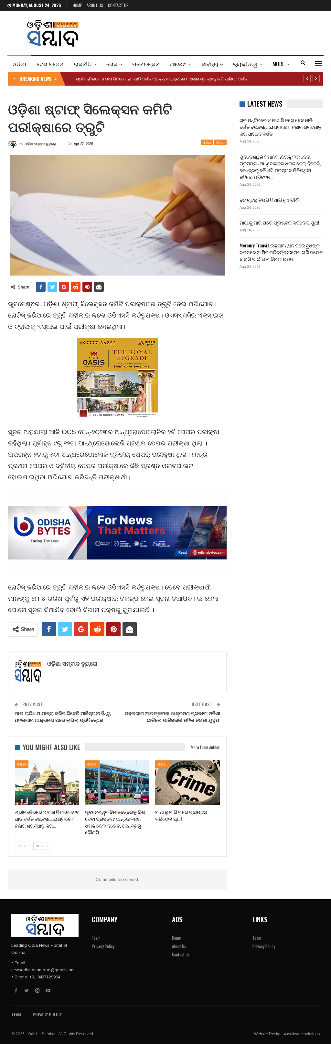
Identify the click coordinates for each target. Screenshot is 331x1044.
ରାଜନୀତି (82, 64)
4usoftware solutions (301, 1034)
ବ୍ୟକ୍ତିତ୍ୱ (245, 64)
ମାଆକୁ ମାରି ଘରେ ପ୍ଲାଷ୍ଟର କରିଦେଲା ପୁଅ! (279, 222)
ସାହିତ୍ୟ (210, 64)
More (278, 64)
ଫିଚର (220, 142)
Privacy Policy (103, 946)
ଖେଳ (111, 64)
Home (77, 5)
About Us (95, 5)
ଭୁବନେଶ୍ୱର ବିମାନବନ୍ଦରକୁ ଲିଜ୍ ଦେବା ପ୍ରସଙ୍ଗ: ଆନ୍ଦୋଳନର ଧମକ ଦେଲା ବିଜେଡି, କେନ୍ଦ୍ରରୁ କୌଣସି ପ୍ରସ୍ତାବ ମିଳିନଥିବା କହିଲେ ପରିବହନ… (280, 166)
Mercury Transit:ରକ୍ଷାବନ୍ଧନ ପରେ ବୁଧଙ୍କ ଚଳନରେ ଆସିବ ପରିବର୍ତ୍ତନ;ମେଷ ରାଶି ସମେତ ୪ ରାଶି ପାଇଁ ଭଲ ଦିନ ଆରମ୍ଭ (281, 252)
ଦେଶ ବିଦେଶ (50, 64)
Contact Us (118, 5)
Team (96, 937)
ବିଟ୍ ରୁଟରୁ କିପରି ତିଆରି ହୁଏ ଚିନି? (270, 199)
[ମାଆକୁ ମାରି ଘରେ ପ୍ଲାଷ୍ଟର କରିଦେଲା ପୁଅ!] (187, 782)
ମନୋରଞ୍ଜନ (145, 64)
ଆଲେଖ (178, 64)
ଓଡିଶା (19, 64)
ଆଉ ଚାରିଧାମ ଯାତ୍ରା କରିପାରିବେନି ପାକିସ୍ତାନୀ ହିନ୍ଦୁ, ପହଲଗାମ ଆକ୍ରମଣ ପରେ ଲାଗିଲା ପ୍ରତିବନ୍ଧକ (63, 716)
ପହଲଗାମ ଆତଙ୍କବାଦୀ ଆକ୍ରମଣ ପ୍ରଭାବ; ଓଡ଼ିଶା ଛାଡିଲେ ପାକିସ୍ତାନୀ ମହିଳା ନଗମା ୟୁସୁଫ (172, 716)
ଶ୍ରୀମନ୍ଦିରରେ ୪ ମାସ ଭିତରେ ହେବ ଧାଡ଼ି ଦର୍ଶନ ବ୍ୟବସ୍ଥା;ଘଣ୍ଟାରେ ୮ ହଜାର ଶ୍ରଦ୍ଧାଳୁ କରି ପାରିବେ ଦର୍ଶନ (161, 78)
